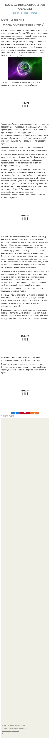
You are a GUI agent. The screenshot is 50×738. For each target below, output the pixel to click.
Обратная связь (6, 733)
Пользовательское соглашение (17, 728)
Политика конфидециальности (10, 731)
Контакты (4, 728)
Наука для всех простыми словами (25, 6)
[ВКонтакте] (15, 413)
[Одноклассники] (34, 413)
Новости (25, 12)
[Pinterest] (25, 413)
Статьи (34, 12)
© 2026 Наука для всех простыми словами (13, 725)
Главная (15, 12)
